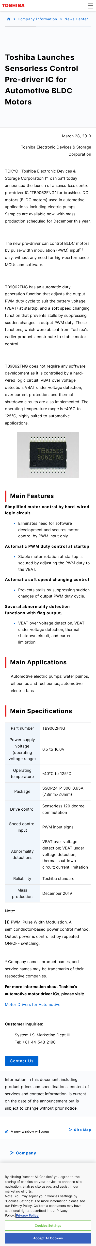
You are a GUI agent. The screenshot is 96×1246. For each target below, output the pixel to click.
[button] (90, 5)
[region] (48, 1204)
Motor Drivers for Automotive (32, 1004)
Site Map (82, 1130)
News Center (76, 19)
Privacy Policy (27, 1215)
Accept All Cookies (48, 1238)
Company (26, 1152)
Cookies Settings (48, 1225)
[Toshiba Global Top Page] (14, 5)
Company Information (37, 19)
